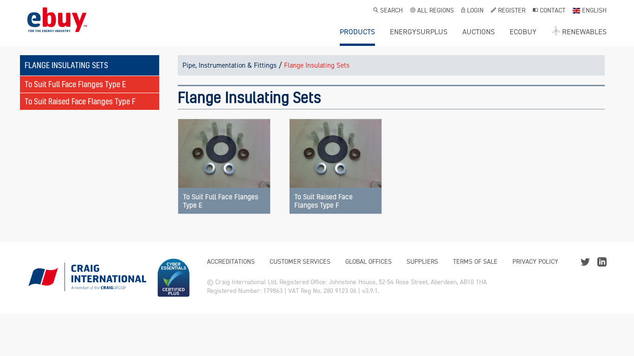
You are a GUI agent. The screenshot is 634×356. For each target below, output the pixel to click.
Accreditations (231, 261)
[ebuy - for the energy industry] (57, 26)
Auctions (478, 32)
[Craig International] (86, 278)
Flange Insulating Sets (316, 65)
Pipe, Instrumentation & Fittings (229, 65)
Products (357, 32)
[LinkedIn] (602, 261)
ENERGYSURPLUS (418, 32)
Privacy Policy (535, 261)
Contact (552, 11)
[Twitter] (585, 261)
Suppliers (422, 261)
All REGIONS (435, 11)
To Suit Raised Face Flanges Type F (80, 101)
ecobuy (523, 32)
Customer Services (300, 261)
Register (511, 11)
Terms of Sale (475, 261)
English (594, 11)
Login (475, 11)
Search (391, 11)
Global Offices (368, 261)
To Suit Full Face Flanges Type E (75, 84)
